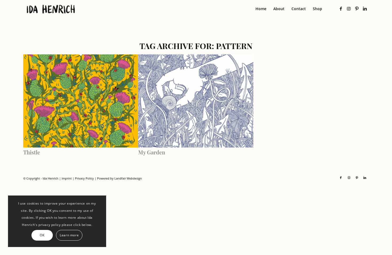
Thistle (31, 152)
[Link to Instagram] (349, 9)
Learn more (69, 235)
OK (42, 235)
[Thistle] (80, 146)
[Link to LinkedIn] (365, 9)
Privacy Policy (84, 178)
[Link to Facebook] (341, 9)
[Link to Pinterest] (357, 9)
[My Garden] (195, 146)
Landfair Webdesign (128, 178)
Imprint (67, 178)
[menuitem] (261, 9)
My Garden (151, 152)
